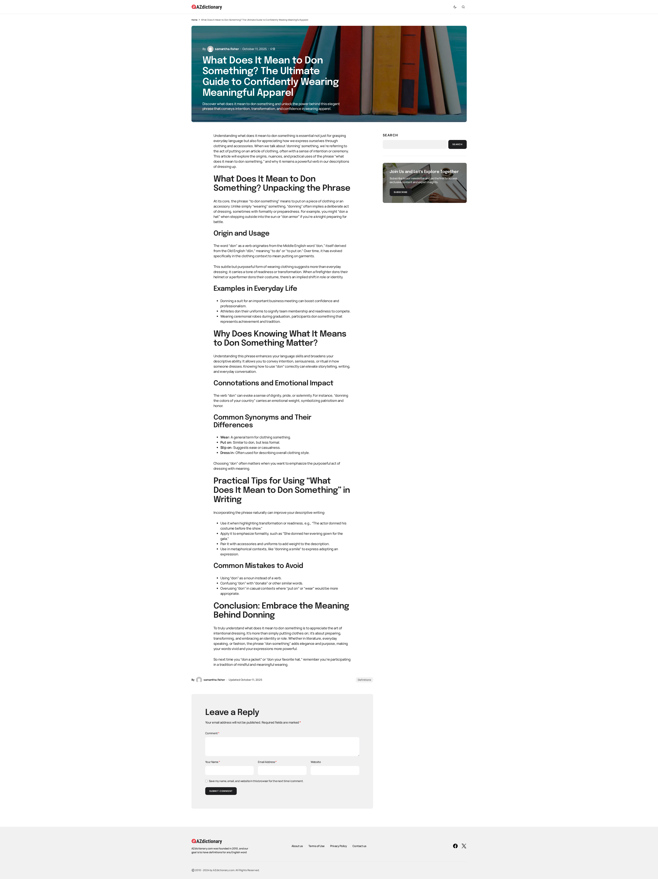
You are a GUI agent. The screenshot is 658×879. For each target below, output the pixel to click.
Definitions (364, 680)
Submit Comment (221, 791)
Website (316, 762)
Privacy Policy (338, 846)
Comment (212, 733)
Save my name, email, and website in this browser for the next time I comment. (256, 781)
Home (194, 19)
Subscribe (401, 192)
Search (390, 135)
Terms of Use (316, 846)
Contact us (359, 846)
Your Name (212, 762)
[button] (455, 6)
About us (297, 846)
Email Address (267, 762)
